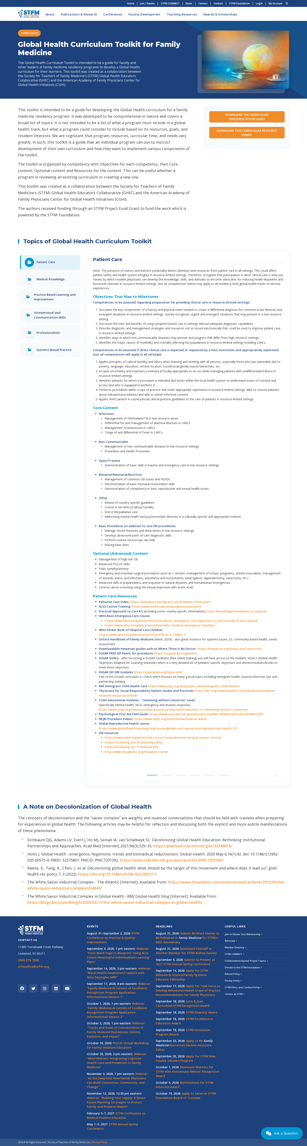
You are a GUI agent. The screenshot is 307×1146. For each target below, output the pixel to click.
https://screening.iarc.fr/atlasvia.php (132, 747)
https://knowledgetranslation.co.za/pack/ (236, 611)
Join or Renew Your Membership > (244, 934)
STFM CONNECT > (235, 954)
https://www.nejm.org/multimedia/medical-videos (170, 719)
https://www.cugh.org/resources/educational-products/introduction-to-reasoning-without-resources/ (173, 709)
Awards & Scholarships (220, 14)
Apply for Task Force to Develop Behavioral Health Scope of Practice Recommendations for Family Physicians (188, 990)
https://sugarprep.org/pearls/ (175, 653)
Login (259, 3)
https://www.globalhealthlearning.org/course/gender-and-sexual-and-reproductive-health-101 (168, 728)
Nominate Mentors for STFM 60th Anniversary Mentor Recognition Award (187, 1071)
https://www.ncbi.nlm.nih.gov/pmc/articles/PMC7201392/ (171, 860)
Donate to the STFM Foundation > (243, 967)
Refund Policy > (233, 974)
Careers (203, 3)
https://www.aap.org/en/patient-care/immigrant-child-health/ (194, 686)
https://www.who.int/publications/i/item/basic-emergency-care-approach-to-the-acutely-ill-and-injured (181, 621)
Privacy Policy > (233, 980)
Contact (218, 3)
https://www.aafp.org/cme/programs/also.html (166, 606)
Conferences (112, 14)
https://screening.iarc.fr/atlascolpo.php (133, 742)
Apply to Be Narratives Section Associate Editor (184, 1045)
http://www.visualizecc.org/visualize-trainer (136, 752)
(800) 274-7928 (28, 960)
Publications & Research (79, 14)
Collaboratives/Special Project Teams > (246, 960)
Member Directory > (235, 947)
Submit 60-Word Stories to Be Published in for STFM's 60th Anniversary (187, 937)
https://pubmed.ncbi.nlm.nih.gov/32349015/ (192, 845)
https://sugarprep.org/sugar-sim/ (158, 672)
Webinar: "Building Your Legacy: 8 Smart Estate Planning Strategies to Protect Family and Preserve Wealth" (116, 1102)
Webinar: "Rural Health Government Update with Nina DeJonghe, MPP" (119, 972)
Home (130, 3)
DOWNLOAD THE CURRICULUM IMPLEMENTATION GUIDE (247, 117)
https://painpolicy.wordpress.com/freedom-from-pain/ (170, 602)
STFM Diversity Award (201, 1012)
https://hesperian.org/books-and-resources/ (229, 649)
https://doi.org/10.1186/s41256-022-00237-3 (117, 874)
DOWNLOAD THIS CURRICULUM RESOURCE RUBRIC (247, 133)
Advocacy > (231, 940)
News (189, 3)
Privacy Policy (99, 1142)
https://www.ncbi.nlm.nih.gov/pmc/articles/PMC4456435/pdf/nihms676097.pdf (206, 714)
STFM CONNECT (170, 3)
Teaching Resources (182, 14)
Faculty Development (144, 14)
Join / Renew (147, 3)
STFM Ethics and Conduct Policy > (243, 987)
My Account (275, 3)
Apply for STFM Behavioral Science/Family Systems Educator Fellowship (182, 975)
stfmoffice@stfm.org (33, 967)
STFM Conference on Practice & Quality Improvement (113, 937)
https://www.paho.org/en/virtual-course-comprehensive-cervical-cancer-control (163, 737)
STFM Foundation (239, 3)
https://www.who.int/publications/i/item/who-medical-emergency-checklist (160, 625)
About (50, 14)
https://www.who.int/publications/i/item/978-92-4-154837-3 (142, 635)
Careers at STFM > (235, 994)
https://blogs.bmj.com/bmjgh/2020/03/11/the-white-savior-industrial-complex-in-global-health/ (115, 902)
